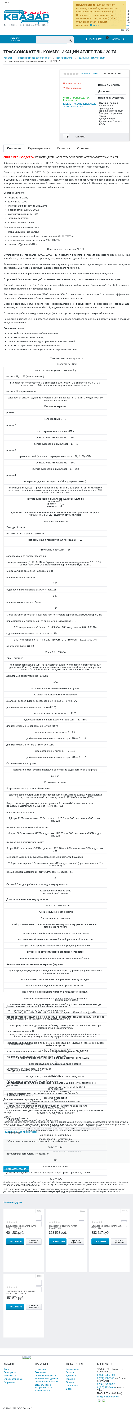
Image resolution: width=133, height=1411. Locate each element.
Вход (6, 1369)
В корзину (16, 1241)
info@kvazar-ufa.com (108, 1396)
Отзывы (70, 1382)
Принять (94, 25)
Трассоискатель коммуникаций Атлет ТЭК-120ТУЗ (22, 1292)
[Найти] (70, 40)
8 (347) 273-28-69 (106, 1387)
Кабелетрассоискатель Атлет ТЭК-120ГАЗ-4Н (21, 1227)
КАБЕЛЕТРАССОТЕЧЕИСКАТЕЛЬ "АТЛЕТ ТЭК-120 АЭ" (79, 105)
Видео (69, 1389)
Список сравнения (13, 1379)
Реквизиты (40, 1372)
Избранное (9, 1382)
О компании (41, 1369)
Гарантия (70, 1379)
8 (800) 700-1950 (105, 1378)
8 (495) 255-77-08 (106, 1375)
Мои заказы (9, 1375)
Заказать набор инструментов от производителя (43, 1387)
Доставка (71, 1375)
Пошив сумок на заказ (46, 1381)
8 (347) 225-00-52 (106, 1384)
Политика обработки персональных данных (46, 1377)
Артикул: (108, 73)
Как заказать (72, 1369)
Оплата (70, 1372)
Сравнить (80, 137)
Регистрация (9, 1372)
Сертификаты (73, 1385)
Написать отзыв (89, 73)
